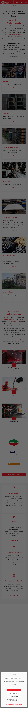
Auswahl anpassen (14, 696)
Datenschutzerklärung (15, 687)
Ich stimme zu (14, 690)
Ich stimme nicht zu (14, 693)
